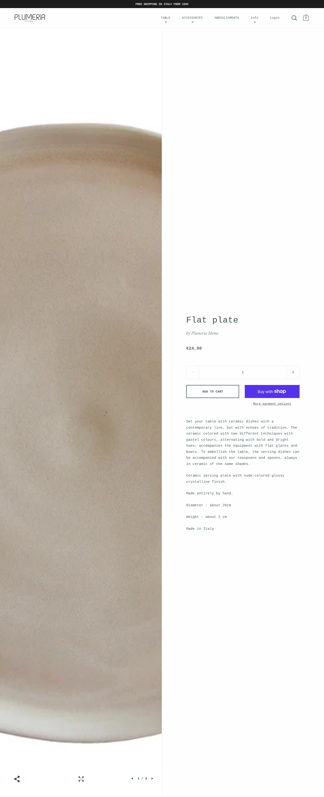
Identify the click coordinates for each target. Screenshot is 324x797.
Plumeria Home (204, 333)
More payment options (272, 404)
